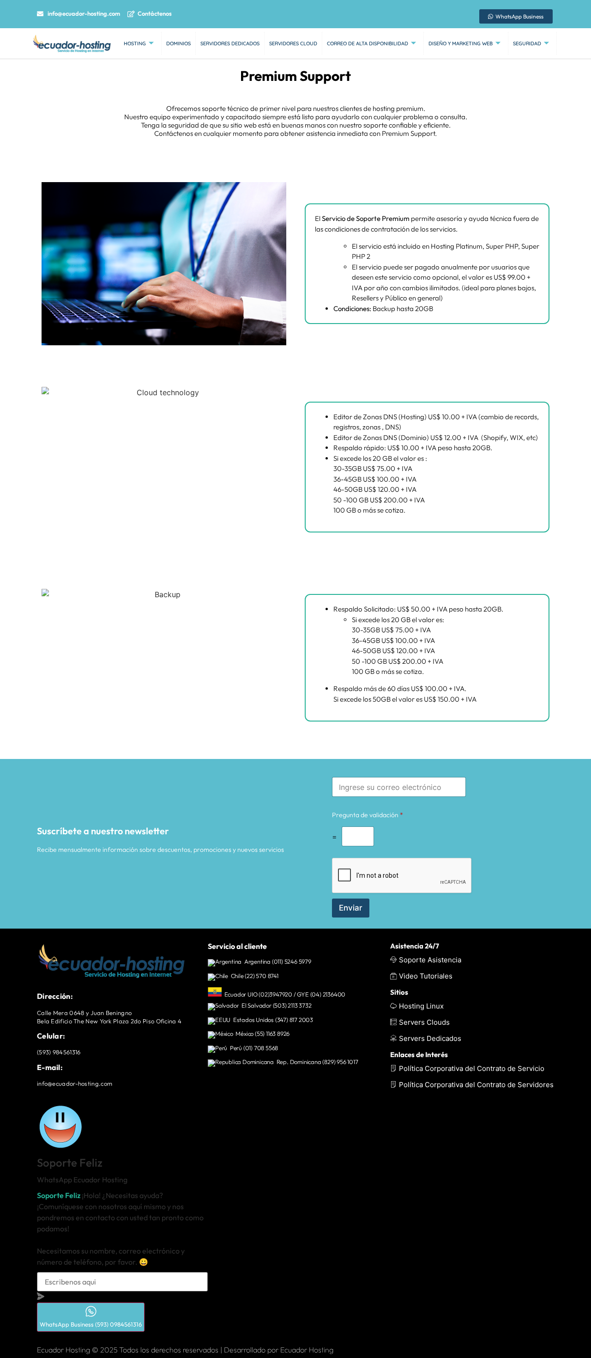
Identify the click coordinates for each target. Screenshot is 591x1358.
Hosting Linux (421, 1006)
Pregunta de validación (367, 815)
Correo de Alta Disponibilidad (367, 43)
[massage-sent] (40, 1297)
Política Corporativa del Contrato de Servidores (476, 1084)
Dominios (178, 43)
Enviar (350, 907)
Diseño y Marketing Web (460, 43)
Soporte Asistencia (430, 959)
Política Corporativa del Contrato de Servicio (471, 1068)
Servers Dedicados (430, 1038)
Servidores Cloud (293, 43)
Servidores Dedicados (229, 43)
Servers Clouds (424, 1022)
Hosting (135, 43)
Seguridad (527, 43)
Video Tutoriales (425, 976)
